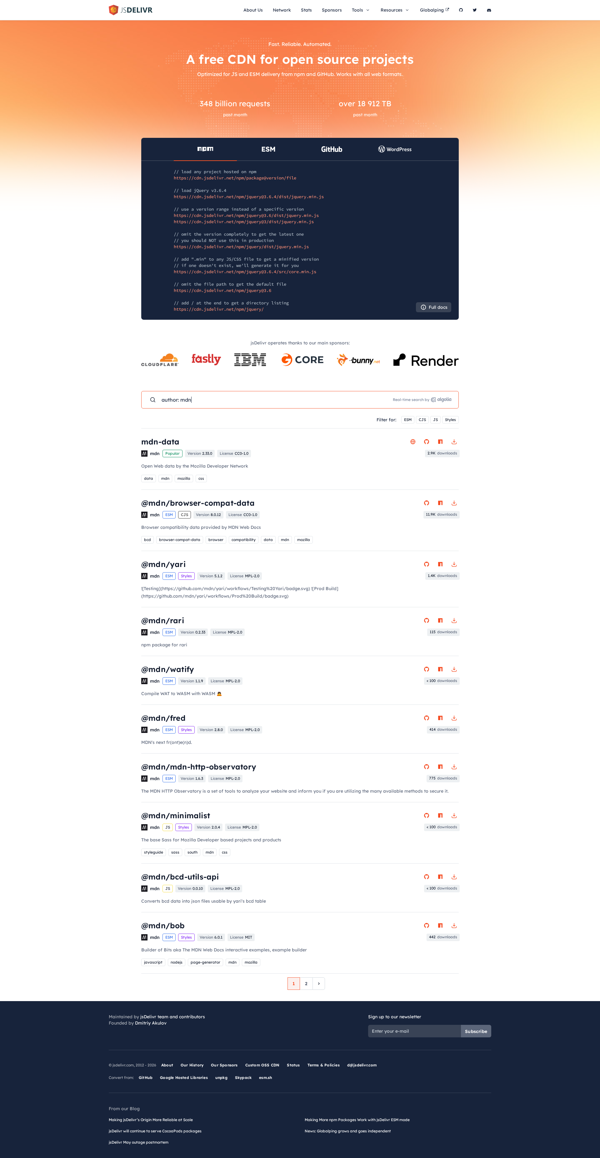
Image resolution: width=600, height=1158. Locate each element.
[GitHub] (461, 10)
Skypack (243, 1077)
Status (293, 1065)
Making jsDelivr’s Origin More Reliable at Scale (151, 1119)
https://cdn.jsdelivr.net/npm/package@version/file (235, 178)
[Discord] (489, 10)
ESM (408, 419)
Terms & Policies (324, 1065)
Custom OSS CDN (262, 1065)
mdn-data (160, 441)
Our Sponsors (224, 1065)
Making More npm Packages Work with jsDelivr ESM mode (357, 1119)
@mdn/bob (163, 925)
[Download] (454, 441)
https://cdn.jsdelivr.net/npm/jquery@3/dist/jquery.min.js (244, 221)
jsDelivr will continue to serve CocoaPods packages (155, 1131)
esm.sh (265, 1077)
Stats (306, 10)
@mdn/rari (162, 620)
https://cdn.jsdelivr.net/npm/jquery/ (219, 309)
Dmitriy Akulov (151, 1023)
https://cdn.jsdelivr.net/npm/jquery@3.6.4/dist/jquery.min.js (249, 196)
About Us (253, 10)
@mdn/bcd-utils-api (180, 876)
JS (435, 419)
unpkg (221, 1077)
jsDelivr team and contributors (172, 1017)
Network (282, 10)
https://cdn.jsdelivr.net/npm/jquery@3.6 (222, 290)
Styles (450, 419)
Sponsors (332, 10)
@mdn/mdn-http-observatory (198, 766)
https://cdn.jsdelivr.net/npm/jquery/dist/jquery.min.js (241, 246)
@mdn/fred (163, 718)
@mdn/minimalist (175, 815)
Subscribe (476, 1031)
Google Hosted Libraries (184, 1077)
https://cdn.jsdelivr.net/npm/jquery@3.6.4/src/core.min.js (245, 271)
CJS (422, 419)
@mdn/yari (163, 564)
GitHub (145, 1077)
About (167, 1065)
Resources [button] (391, 10)
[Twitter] (475, 10)
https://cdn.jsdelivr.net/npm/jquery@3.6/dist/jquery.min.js (246, 215)
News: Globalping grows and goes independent (348, 1131)
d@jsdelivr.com (362, 1065)
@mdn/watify (167, 669)
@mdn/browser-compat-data (198, 503)
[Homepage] (412, 441)
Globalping (432, 10)
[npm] (440, 441)
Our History (192, 1065)
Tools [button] (357, 10)
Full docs (438, 307)
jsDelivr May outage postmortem (138, 1142)
